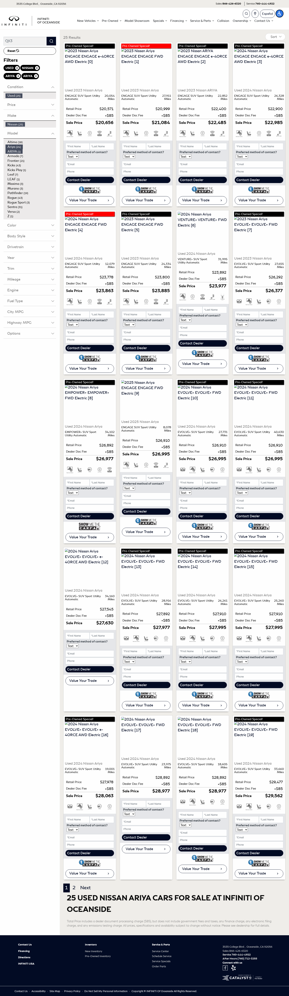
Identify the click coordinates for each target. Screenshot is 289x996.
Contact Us (25, 944)
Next (85, 887)
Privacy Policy (72, 991)
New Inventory (93, 951)
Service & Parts (161, 944)
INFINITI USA (26, 963)
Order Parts (159, 966)
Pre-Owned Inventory (98, 956)
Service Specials (161, 961)
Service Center (160, 951)
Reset (11, 51)
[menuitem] (31, 95)
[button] (87, 21)
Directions (24, 957)
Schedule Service (161, 956)
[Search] (51, 41)
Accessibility (38, 991)
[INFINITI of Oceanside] (31, 20)
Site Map (55, 991)
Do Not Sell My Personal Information (106, 991)
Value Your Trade (83, 200)
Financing (24, 951)
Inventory (91, 944)
